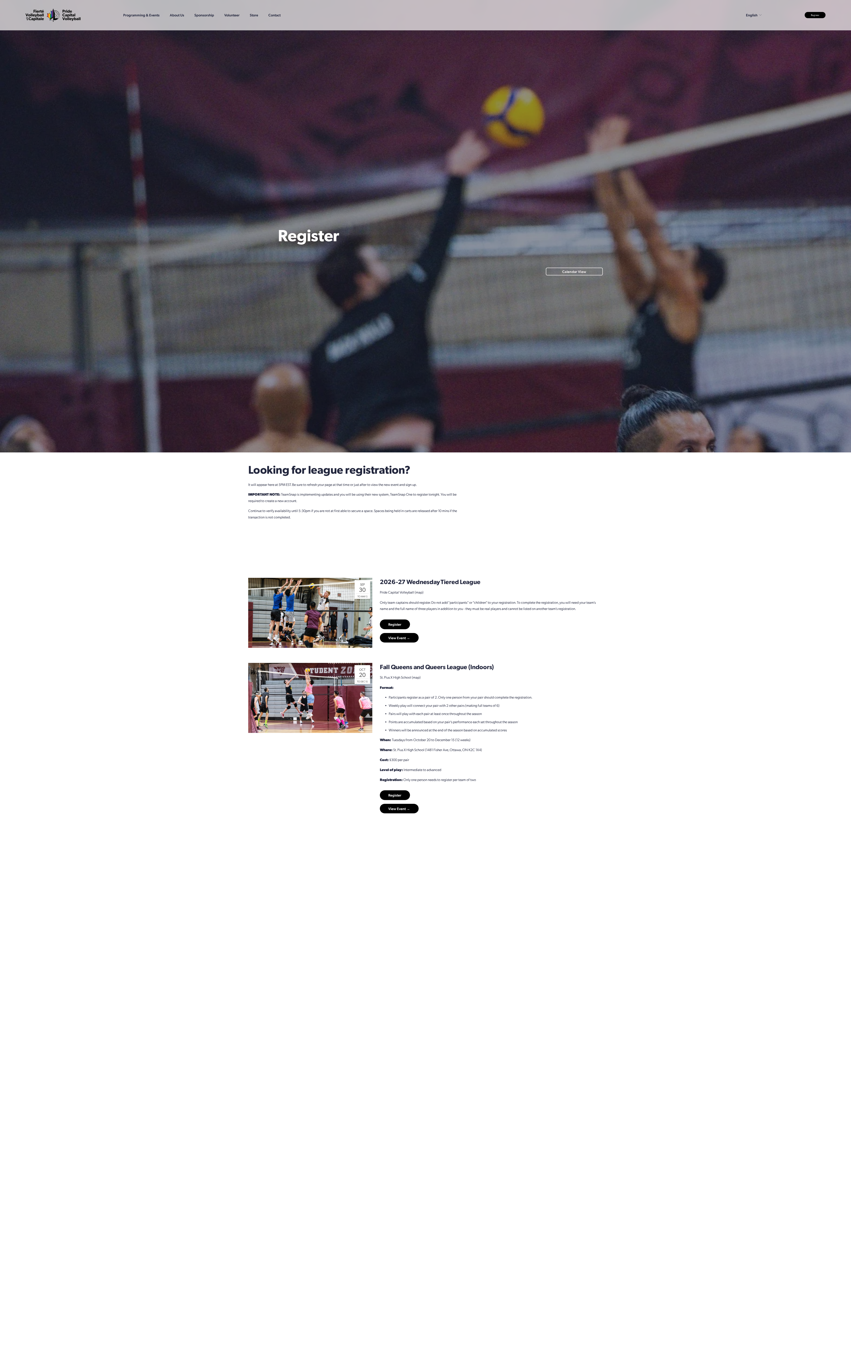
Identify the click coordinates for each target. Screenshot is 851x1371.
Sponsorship (204, 15)
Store (254, 15)
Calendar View (574, 271)
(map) (419, 592)
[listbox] (754, 15)
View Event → (399, 637)
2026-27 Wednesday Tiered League (430, 581)
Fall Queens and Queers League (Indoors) (437, 666)
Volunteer (232, 15)
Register (815, 15)
